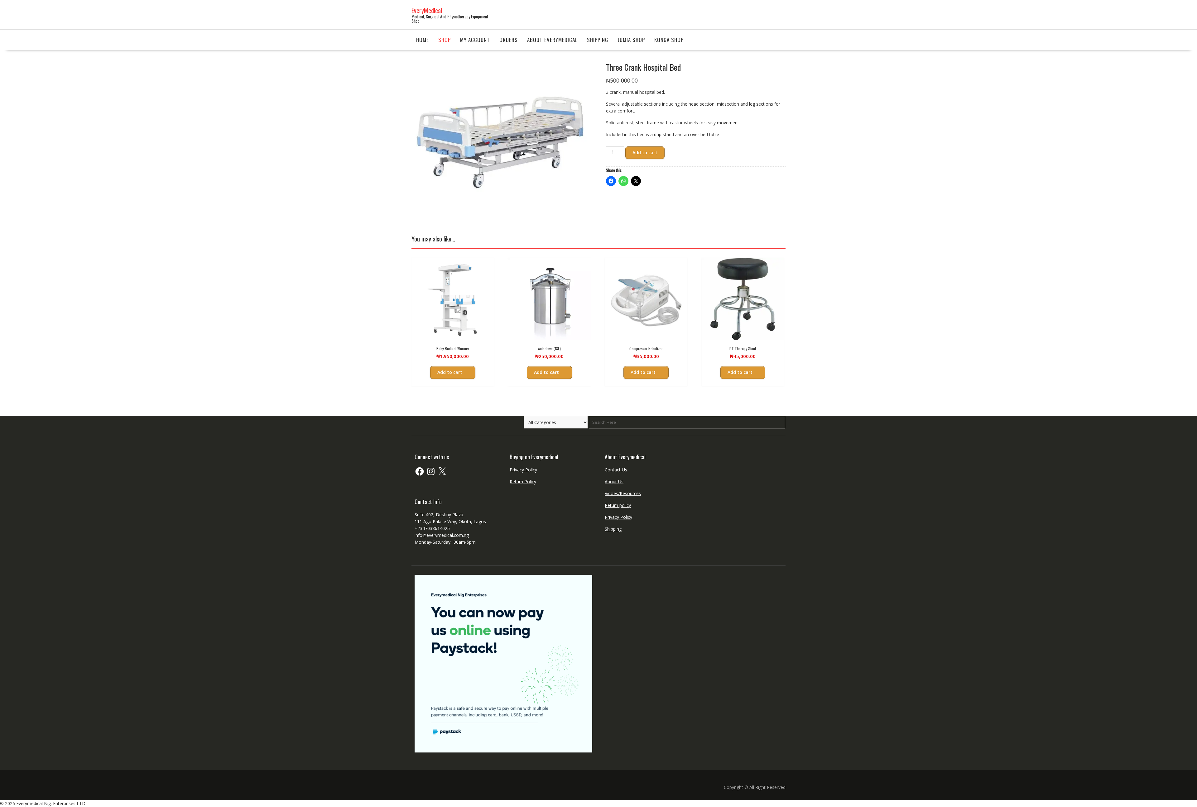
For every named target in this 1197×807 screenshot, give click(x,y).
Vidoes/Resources (623, 493)
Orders (508, 40)
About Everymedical (552, 40)
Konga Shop (669, 40)
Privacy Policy (523, 470)
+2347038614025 (432, 528)
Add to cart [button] (449, 372)
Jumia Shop (631, 40)
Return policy (618, 505)
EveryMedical (426, 10)
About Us (614, 482)
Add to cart (644, 152)
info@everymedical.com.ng (442, 535)
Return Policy (523, 482)
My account (475, 40)
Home (422, 40)
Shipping (597, 40)
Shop (444, 40)
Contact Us (616, 470)
